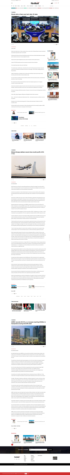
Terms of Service (40, 455)
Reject (28, 473)
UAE (24, 455)
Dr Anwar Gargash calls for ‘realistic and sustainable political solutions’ (16, 442)
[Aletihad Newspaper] (35, 3)
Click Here (16, 473)
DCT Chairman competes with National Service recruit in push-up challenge (16, 310)
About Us (32, 459)
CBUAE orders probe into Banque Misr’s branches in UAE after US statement (28, 140)
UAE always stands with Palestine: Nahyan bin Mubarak (28, 310)
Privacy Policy (33, 460)
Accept (26, 473)
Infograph (32, 455)
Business (25, 458)
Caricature (32, 458)
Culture (25, 460)
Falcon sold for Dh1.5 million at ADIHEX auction (40, 310)
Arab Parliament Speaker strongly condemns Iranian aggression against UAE (40, 442)
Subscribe (50, 449)
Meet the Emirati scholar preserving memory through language (16, 140)
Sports (25, 459)
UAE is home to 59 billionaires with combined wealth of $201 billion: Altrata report (28, 442)
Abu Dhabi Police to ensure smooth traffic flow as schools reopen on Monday (39, 140)
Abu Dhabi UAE (17, 0)
